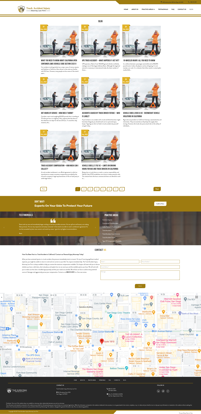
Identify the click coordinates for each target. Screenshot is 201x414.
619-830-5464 (111, 390)
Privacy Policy (182, 413)
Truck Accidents (107, 230)
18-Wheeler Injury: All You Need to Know (139, 60)
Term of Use (190, 413)
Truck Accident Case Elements (111, 234)
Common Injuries (107, 220)
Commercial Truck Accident (110, 223)
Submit (140, 286)
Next (157, 189)
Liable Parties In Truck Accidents (111, 227)
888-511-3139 (193, 2)
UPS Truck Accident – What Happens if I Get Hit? (100, 60)
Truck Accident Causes (108, 238)
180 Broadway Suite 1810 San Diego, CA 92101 (172, 2)
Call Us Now (160, 204)
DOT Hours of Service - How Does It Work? (57, 113)
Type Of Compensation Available (111, 241)
